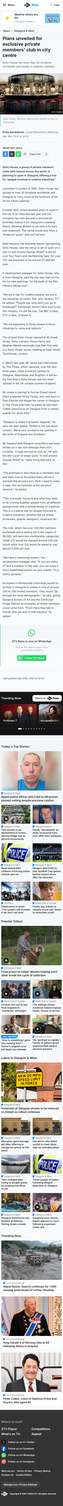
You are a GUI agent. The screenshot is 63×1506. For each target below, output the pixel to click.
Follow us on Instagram (21, 1461)
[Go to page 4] (28, 728)
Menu (11, 4)
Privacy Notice (42, 1471)
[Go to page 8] (39, 728)
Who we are (8, 1471)
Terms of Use (24, 1471)
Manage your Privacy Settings (20, 1484)
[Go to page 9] (41, 728)
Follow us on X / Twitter (21, 1442)
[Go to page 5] (31, 728)
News (6, 30)
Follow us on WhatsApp (21, 1455)
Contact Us (7, 1474)
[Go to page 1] (20, 728)
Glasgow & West (24, 30)
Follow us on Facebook (21, 1448)
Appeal (36, 1434)
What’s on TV (10, 1434)
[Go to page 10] (44, 728)
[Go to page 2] (23, 728)
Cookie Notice (24, 1474)
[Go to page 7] (36, 728)
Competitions (41, 1429)
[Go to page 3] (26, 728)
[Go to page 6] (34, 728)
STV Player (9, 1429)
